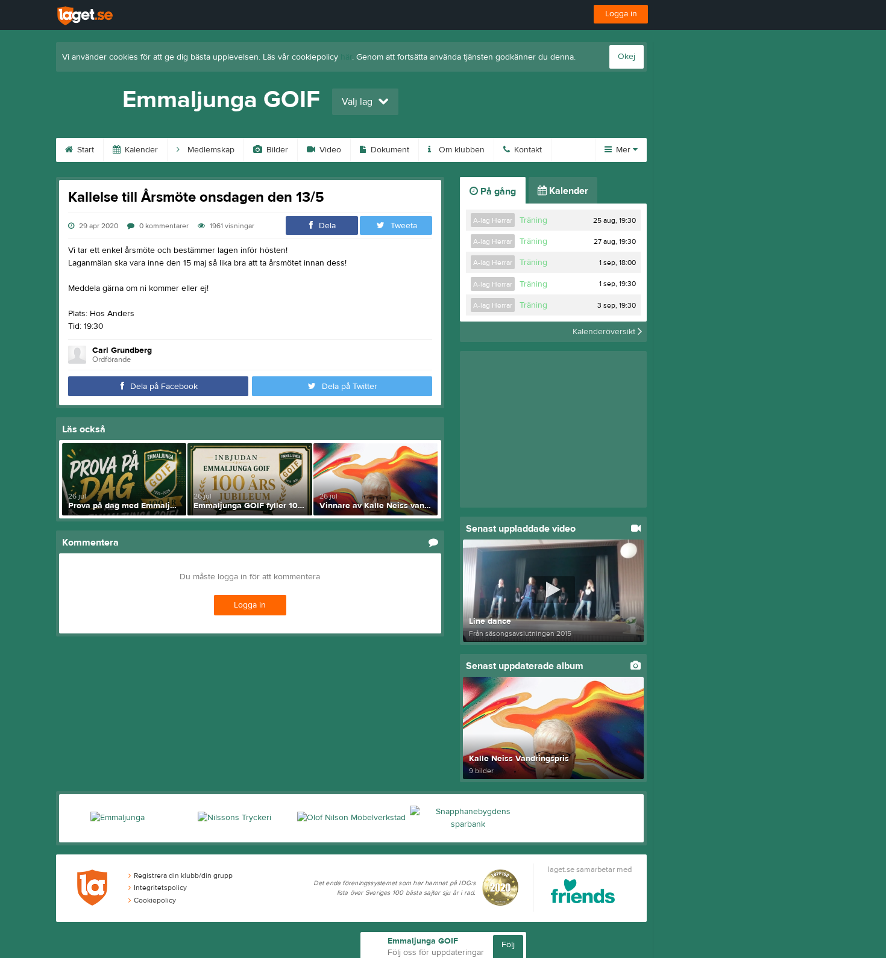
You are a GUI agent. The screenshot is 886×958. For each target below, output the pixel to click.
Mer (623, 150)
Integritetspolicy (160, 887)
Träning (533, 220)
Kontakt (527, 150)
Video (329, 150)
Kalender (140, 150)
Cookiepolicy (155, 900)
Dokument (388, 150)
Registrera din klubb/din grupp (183, 875)
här (346, 57)
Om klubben (460, 150)
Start (84, 150)
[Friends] (583, 893)
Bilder (276, 150)
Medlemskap (209, 150)
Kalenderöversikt (605, 331)
